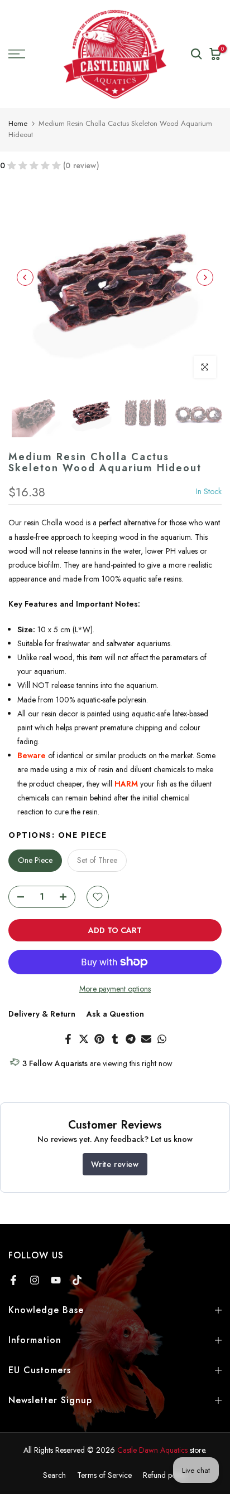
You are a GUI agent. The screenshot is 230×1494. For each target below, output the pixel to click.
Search (54, 1475)
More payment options (115, 988)
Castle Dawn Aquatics (152, 1450)
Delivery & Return (41, 1013)
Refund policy (165, 1475)
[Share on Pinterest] (99, 1039)
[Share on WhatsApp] (162, 1039)
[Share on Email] (146, 1039)
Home (17, 123)
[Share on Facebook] (68, 1039)
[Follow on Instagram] (35, 1280)
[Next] (205, 277)
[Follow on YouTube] (56, 1280)
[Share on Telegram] (131, 1039)
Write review (114, 1164)
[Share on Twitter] (84, 1039)
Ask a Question (115, 1013)
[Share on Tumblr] (115, 1039)
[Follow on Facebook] (13, 1280)
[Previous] (25, 277)
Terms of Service (104, 1475)
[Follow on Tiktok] (77, 1280)
